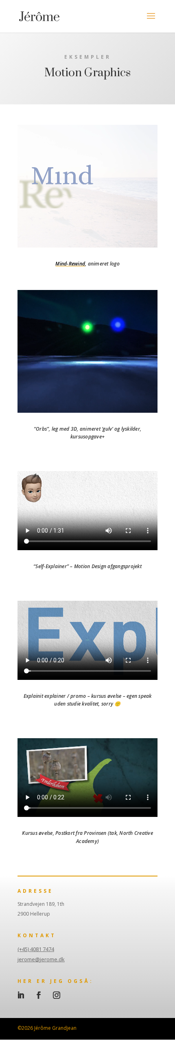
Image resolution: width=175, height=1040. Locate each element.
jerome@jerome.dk (41, 959)
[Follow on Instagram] (56, 995)
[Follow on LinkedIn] (20, 995)
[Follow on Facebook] (38, 995)
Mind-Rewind (70, 263)
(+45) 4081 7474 (36, 949)
